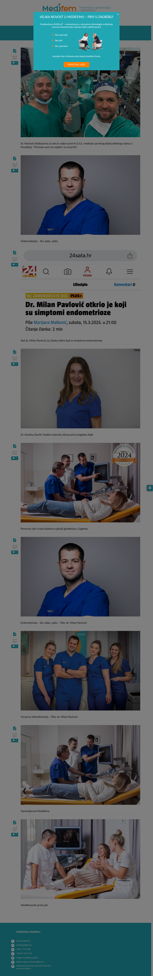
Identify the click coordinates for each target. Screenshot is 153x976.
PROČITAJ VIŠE (76, 64)
